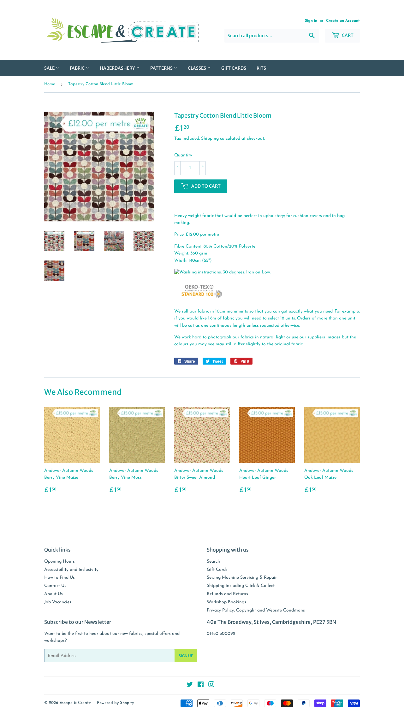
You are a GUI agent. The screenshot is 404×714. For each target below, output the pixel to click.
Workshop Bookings (226, 602)
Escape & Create (75, 703)
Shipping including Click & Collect (241, 585)
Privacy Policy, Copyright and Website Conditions (256, 610)
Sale (50, 68)
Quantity (183, 155)
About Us (53, 594)
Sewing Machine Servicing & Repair (242, 577)
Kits (261, 68)
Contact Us (55, 585)
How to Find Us (59, 577)
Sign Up (186, 655)
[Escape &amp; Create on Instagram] (211, 685)
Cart (347, 35)
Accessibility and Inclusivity (71, 569)
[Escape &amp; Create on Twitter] (190, 685)
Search (213, 561)
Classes (197, 68)
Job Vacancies (57, 602)
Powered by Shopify (115, 703)
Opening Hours (59, 561)
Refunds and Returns (227, 594)
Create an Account (343, 21)
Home (49, 84)
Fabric (78, 68)
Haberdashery (118, 68)
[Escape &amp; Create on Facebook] (200, 685)
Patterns (162, 68)
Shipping (210, 138)
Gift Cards (233, 68)
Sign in (311, 21)
